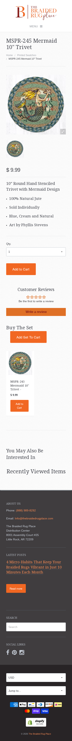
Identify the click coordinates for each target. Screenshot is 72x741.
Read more (16, 588)
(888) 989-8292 (26, 510)
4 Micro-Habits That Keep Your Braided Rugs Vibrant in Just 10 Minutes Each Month (34, 567)
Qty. (8, 243)
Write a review (36, 312)
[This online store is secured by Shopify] (36, 721)
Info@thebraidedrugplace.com (34, 518)
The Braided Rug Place (40, 734)
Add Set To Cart (28, 337)
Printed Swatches (26, 55)
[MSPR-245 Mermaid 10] (20, 362)
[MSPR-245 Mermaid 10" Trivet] (15, 149)
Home (9, 55)
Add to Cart (20, 269)
